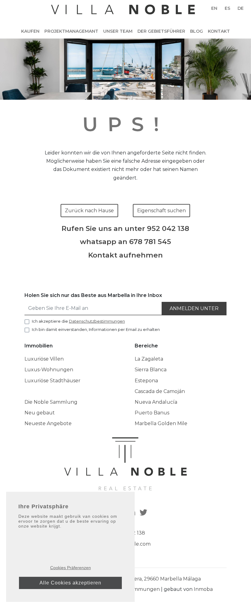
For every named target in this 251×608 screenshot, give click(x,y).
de (241, 8)
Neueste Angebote (48, 423)
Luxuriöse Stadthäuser (52, 381)
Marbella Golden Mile (161, 423)
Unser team (118, 31)
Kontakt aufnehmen (125, 255)
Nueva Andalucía (156, 402)
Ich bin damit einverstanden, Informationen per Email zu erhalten (96, 329)
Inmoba (203, 589)
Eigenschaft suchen (161, 210)
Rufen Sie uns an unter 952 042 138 (125, 228)
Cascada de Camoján (160, 391)
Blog (196, 31)
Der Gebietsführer (161, 31)
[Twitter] (144, 513)
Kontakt (219, 31)
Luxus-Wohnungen (48, 370)
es (227, 8)
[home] (123, 12)
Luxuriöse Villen (44, 359)
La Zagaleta (149, 359)
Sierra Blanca (151, 370)
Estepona (146, 381)
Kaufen (30, 31)
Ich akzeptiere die (78, 321)
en (214, 8)
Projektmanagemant (71, 31)
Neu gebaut (39, 413)
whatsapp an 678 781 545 (125, 242)
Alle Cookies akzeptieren (70, 582)
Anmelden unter (194, 308)
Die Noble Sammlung (50, 402)
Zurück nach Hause (89, 210)
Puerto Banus (152, 413)
